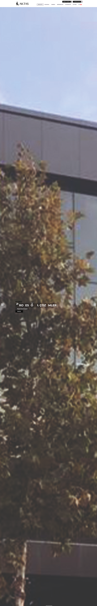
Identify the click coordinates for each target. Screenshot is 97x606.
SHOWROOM (68, 4)
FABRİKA (53, 4)
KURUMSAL (47, 4)
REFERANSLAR (60, 4)
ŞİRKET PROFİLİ (66, 1)
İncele (19, 311)
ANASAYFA (40, 4)
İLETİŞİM (75, 4)
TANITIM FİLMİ (77, 1)
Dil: (79, 4)
